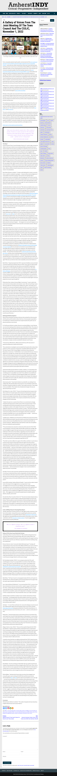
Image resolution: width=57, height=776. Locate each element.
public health (50, 153)
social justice (24, 713)
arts (48, 120)
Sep (43, 92)
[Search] (54, 13)
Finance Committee (43, 134)
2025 (41, 91)
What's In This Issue (47, 167)
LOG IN (48, 13)
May (50, 88)
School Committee (49, 158)
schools (41, 160)
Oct (44, 92)
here (9, 213)
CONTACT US (16, 770)
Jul (53, 88)
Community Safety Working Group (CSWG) (22, 711)
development (48, 127)
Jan (43, 88)
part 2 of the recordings (20, 90)
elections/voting (49, 129)
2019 (41, 108)
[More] (13, 708)
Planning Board (43, 148)
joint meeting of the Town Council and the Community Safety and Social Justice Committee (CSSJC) (20, 63)
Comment (5, 736)
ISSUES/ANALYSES (12, 13)
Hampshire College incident (18, 517)
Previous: (11, 717)
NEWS (7, 13)
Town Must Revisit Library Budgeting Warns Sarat (47, 35)
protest (45, 151)
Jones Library (47, 139)
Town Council (29, 713)
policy (41, 151)
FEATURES (24, 13)
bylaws (41, 122)
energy (41, 132)
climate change (43, 125)
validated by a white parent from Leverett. (12, 566)
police (34, 711)
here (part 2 (10, 109)
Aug (41, 90)
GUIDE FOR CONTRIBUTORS (26, 770)
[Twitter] (6, 708)
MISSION (4, 770)
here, (7, 213)
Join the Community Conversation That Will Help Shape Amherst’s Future (47, 45)
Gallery (31, 711)
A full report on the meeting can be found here (12, 125)
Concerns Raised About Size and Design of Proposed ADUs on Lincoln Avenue (47, 30)
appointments (43, 120)
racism (48, 155)
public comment (15, 713)
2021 (41, 103)
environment (47, 132)
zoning (41, 169)
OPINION (18, 13)
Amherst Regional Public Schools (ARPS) (46, 117)
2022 (41, 100)
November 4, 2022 (10, 34)
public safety (42, 155)
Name (4, 751)
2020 (41, 105)
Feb (45, 88)
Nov (46, 92)
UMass (41, 167)
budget (51, 120)
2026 (41, 88)
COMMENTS (35, 13)
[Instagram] (8, 708)
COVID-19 (49, 125)
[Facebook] (4, 708)
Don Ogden (42, 43)
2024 (41, 94)
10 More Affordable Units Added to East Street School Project (46, 69)
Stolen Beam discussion (8, 608)
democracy (42, 127)
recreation (42, 158)
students (48, 162)
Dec (48, 92)
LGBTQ (52, 141)
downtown (42, 129)
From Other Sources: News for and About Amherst (46, 64)
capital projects (48, 122)
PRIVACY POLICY (36, 770)
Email (22, 751)
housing (41, 139)
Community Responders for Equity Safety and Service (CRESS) (18, 710)
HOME (4, 13)
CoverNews (36, 774)
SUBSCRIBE (44, 13)
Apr (48, 88)
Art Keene (5, 34)
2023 (41, 97)
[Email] (10, 708)
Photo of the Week (43, 146)
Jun (52, 88)
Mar (46, 88)
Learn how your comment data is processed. (26, 765)
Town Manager (50, 165)
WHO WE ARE (9, 770)
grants (50, 134)
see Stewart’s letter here (31, 514)
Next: (29, 717)
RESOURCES (30, 13)
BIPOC (6, 710)
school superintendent (49, 160)
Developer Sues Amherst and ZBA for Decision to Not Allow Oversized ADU (46, 40)
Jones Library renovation (45, 141)
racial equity (20, 713)
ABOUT (40, 13)
